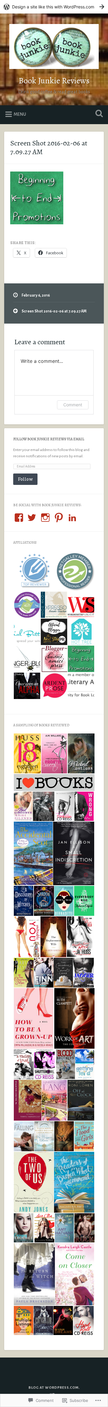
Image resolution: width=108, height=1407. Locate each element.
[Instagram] (45, 517)
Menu (20, 114)
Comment (72, 404)
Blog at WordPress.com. (54, 1388)
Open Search (98, 114)
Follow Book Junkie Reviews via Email (48, 439)
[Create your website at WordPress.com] (54, 6)
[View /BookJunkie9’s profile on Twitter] (32, 517)
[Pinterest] (59, 517)
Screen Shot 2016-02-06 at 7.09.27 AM (48, 147)
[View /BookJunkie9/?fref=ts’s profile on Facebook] (19, 517)
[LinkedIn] (72, 517)
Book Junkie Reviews (54, 80)
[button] (33, 571)
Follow (25, 479)
